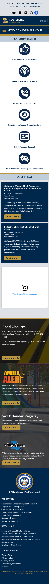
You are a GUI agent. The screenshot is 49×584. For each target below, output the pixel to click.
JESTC (23, 6)
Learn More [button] (10, 358)
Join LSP (20, 3)
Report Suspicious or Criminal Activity (16, 512)
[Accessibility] (36, 13)
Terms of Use (6, 555)
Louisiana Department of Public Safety (17, 536)
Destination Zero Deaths (11, 545)
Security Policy (7, 561)
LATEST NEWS (24, 176)
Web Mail (28, 492)
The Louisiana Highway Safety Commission (18, 533)
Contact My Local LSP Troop (13, 509)
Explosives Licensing (9, 521)
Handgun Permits (34, 3)
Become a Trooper (9, 518)
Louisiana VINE (7, 542)
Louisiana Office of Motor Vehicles (15, 531)
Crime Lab (13, 6)
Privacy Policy (7, 558)
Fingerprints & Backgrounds (12, 506)
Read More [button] (12, 216)
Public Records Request (11, 515)
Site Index (5, 566)
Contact (11, 3)
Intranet (36, 492)
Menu (40, 20)
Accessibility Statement (11, 563)
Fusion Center (34, 6)
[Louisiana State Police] (15, 20)
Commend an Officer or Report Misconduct (19, 504)
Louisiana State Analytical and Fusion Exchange (20, 539)
